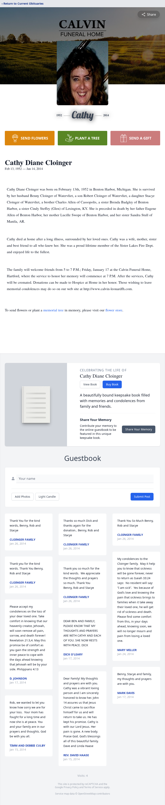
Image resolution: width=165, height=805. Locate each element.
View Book (90, 384)
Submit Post (142, 496)
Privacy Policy (71, 787)
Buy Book (112, 384)
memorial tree (53, 310)
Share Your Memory (138, 429)
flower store (113, 310)
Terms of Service (93, 787)
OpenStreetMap (87, 793)
